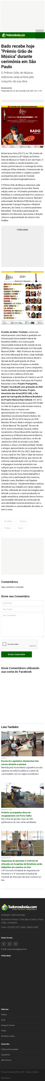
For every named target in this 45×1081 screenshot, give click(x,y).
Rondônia (8, 521)
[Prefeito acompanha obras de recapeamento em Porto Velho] (22, 795)
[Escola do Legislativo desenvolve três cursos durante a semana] (22, 743)
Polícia (3, 1031)
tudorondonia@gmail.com (17, 949)
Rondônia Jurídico (8, 1036)
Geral (3, 1020)
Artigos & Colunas (8, 1025)
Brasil (20, 528)
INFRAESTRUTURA (6, 809)
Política (7, 528)
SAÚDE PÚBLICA (6, 858)
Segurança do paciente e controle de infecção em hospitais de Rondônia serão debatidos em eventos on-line (21, 864)
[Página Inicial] (13, 35)
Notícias (23, 521)
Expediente (5, 1055)
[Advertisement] (22, 556)
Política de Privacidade (9, 1049)
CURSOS (3, 758)
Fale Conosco (6, 1060)
